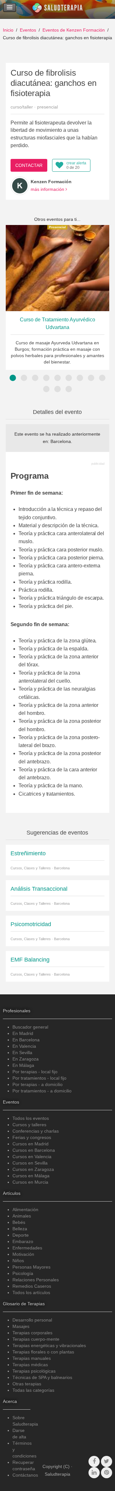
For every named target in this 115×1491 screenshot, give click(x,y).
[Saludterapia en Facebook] (94, 1461)
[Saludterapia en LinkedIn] (94, 1472)
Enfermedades (27, 1247)
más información (48, 189)
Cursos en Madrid (30, 1143)
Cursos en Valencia (31, 1156)
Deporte (20, 1235)
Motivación (23, 1254)
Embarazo (22, 1241)
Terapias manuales (31, 1358)
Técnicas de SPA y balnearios (42, 1377)
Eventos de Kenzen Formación (73, 30)
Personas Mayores (31, 1267)
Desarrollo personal (32, 1319)
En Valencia (24, 1046)
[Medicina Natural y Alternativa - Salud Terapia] (57, 9)
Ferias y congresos (31, 1137)
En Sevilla (22, 1052)
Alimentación (25, 1209)
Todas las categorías (33, 1390)
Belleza (19, 1228)
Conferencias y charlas (35, 1131)
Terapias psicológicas (34, 1371)
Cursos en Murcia (30, 1182)
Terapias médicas (30, 1364)
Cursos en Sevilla (30, 1162)
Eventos (28, 30)
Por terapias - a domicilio (37, 1084)
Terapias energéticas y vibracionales (49, 1345)
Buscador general (30, 1027)
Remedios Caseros (31, 1286)
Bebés (18, 1222)
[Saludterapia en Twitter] (106, 1461)
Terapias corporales (32, 1332)
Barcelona (60, 441)
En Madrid (22, 1033)
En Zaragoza (25, 1058)
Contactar (28, 165)
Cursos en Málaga (31, 1175)
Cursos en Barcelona (33, 1150)
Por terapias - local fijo (34, 1071)
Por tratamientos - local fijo (39, 1078)
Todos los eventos (30, 1118)
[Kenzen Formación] (20, 185)
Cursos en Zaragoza (33, 1169)
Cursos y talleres (29, 1124)
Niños (18, 1260)
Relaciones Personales (35, 1279)
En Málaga (23, 1065)
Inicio (8, 30)
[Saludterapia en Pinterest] (106, 1472)
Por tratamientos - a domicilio (42, 1090)
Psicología (22, 1273)
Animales (21, 1215)
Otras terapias (26, 1383)
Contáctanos (25, 1475)
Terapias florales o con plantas (43, 1351)
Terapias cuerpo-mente (35, 1339)
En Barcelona (26, 1039)
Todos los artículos (31, 1292)
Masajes (20, 1326)
